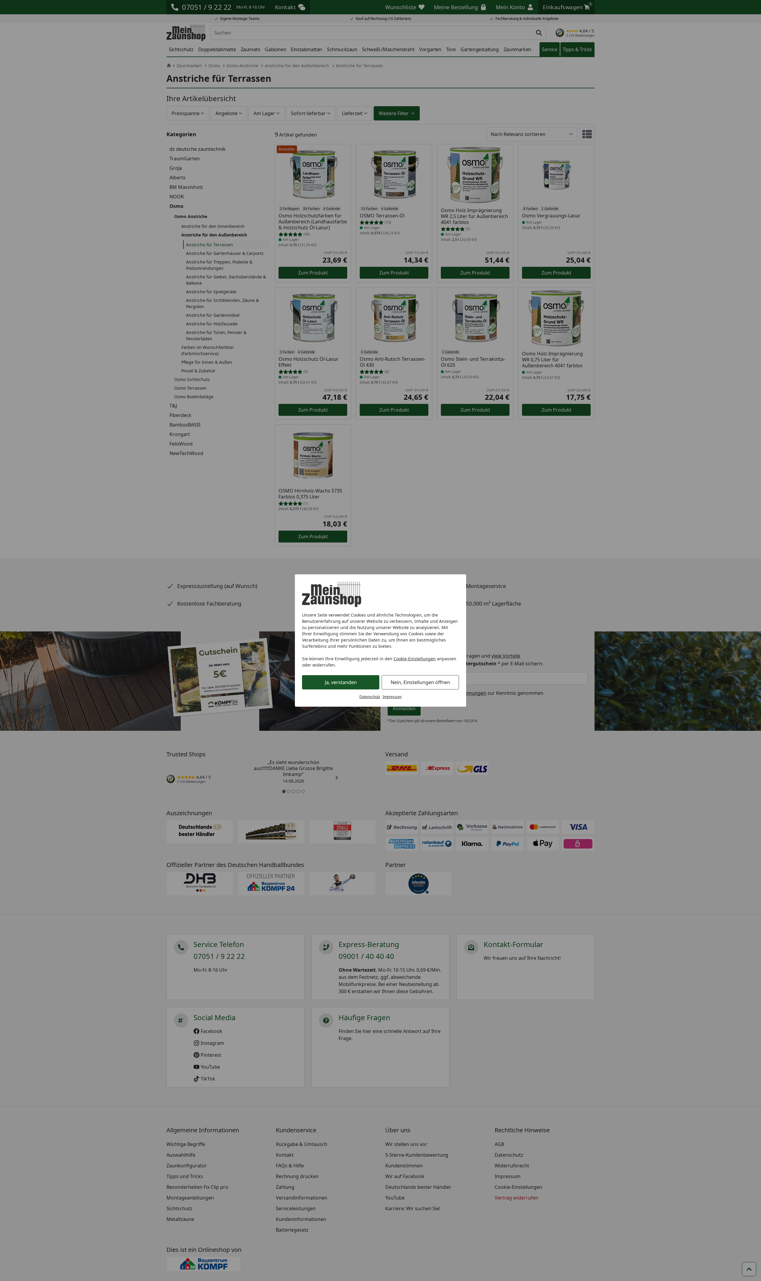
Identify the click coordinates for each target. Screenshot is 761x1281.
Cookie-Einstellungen (415, 658)
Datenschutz (369, 696)
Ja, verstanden (341, 682)
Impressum (392, 696)
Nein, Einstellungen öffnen (420, 682)
